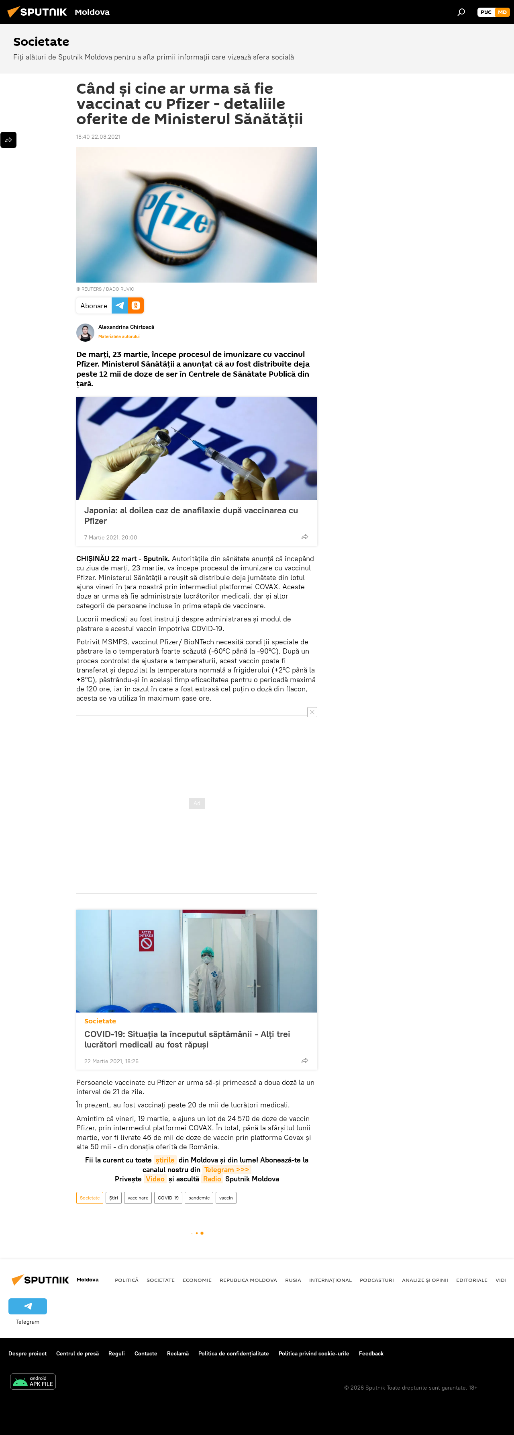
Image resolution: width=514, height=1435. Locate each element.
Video (155, 1178)
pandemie (199, 1198)
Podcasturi (377, 1279)
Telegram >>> (226, 1169)
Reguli (116, 1353)
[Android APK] (33, 1383)
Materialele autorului (119, 336)
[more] (305, 537)
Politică (127, 1279)
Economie (197, 1279)
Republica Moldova (248, 1279)
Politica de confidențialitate (233, 1353)
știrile (165, 1159)
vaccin (226, 1198)
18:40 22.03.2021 (98, 136)
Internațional (330, 1279)
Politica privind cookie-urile (314, 1353)
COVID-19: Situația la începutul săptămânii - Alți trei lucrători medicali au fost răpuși (187, 1039)
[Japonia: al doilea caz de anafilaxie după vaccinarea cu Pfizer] (196, 448)
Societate (100, 1021)
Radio (212, 1178)
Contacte (146, 1353)
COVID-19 (168, 1198)
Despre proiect (27, 1353)
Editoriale (471, 1279)
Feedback (371, 1353)
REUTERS (92, 289)
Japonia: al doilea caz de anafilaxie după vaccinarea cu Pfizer (191, 515)
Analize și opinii (425, 1279)
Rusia (293, 1279)
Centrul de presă (77, 1353)
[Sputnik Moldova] (39, 19)
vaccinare (138, 1198)
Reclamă (178, 1353)
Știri (113, 1198)
